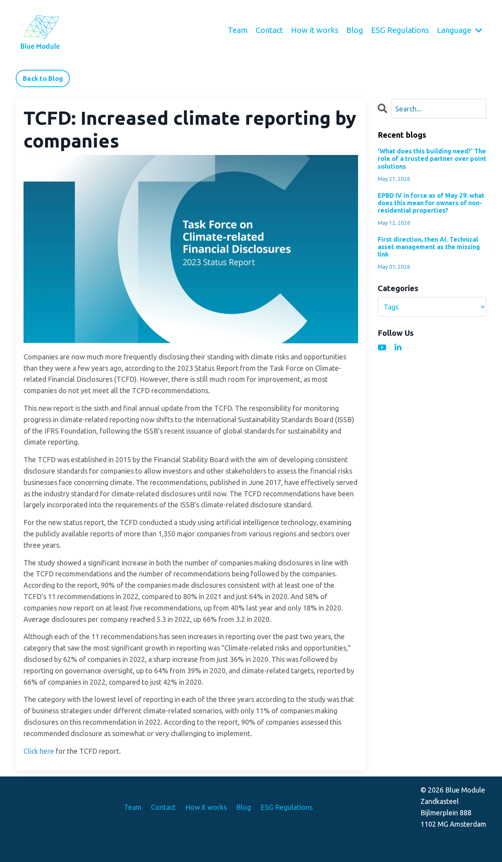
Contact (269, 30)
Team (238, 30)
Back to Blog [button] (43, 78)
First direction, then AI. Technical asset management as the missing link (429, 247)
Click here (39, 751)
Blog (354, 30)
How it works (314, 30)
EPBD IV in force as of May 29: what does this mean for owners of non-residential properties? (431, 203)
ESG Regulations (400, 30)
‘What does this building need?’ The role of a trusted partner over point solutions (432, 158)
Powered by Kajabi (464, 842)
